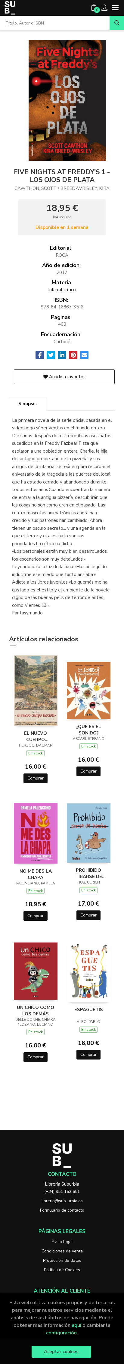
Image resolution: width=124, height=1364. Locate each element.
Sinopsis (27, 404)
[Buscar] (117, 23)
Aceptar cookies (61, 1352)
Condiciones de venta (62, 1251)
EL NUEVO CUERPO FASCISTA (35, 736)
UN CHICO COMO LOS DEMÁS (35, 1010)
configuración (61, 1332)
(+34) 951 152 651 (62, 1191)
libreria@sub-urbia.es (62, 1201)
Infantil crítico (62, 290)
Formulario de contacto (62, 1210)
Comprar (35, 778)
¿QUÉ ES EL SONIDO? (88, 730)
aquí (76, 1325)
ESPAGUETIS (88, 1010)
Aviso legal (62, 1242)
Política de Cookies (62, 1270)
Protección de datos (62, 1260)
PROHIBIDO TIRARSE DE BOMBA (88, 873)
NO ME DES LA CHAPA (36, 874)
